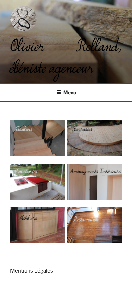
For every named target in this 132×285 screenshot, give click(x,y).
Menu (69, 92)
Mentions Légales (31, 271)
